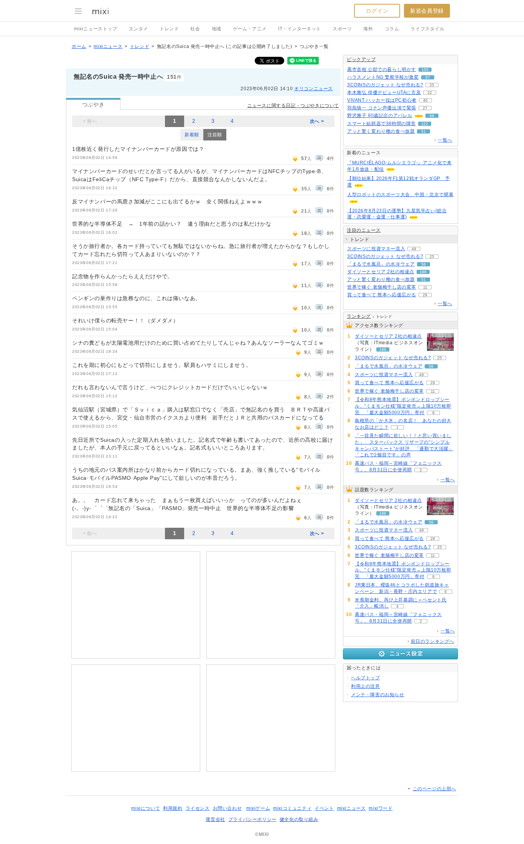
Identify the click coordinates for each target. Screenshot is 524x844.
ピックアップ (361, 59)
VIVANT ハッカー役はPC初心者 (382, 100)
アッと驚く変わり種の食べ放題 (381, 131)
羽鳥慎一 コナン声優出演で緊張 (381, 108)
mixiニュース (108, 46)
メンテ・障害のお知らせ (377, 694)
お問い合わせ (227, 808)
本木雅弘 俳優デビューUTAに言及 (384, 92)
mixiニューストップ (95, 28)
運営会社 (215, 819)
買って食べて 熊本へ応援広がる (381, 294)
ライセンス (198, 808)
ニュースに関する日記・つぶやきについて (293, 105)
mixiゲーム (258, 808)
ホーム (79, 46)
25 (432, 85)
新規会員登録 (427, 11)
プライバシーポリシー (252, 819)
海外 (368, 28)
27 (425, 108)
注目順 (215, 134)
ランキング (359, 316)
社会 (195, 28)
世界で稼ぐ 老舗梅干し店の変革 (381, 287)
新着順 (192, 134)
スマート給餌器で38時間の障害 (381, 123)
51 (423, 131)
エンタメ (138, 28)
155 (425, 70)
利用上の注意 (365, 686)
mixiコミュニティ (292, 808)
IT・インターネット (299, 28)
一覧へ (445, 140)
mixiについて (145, 808)
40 (425, 100)
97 (427, 77)
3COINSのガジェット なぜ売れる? (385, 85)
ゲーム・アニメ (250, 28)
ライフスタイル (427, 28)
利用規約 (172, 808)
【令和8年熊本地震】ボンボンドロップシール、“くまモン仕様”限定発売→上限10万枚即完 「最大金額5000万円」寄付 (403, 406)
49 (414, 249)
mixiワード (380, 808)
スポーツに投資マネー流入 (376, 248)
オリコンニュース (313, 88)
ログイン (377, 11)
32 (429, 93)
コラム (392, 28)
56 (423, 264)
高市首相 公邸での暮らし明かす (381, 69)
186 (423, 272)
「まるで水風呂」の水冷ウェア (381, 264)
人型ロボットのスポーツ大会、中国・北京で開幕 (400, 194)
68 (432, 116)
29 (425, 295)
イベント (324, 808)
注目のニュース (364, 230)
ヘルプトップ (365, 677)
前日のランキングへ (432, 641)
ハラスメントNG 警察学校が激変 (383, 77)
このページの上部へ (434, 788)
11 (425, 287)
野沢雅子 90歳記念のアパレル (379, 115)
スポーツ (342, 28)
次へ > (317, 121)
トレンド (169, 28)
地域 (216, 28)
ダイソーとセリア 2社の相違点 (380, 271)
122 (424, 124)
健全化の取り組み (299, 819)
